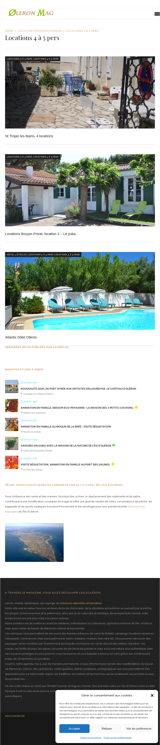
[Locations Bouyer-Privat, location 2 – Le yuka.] (80, 190)
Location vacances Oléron (40, 30)
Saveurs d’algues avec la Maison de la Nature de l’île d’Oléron (66, 445)
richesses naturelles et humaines (81, 603)
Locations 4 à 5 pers (46, 59)
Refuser (107, 728)
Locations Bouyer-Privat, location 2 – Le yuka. (40, 234)
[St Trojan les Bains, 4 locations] (80, 92)
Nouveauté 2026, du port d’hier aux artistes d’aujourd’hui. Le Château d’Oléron (78, 388)
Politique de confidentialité (117, 737)
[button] (152, 695)
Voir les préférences (139, 728)
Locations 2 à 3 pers (19, 59)
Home (9, 30)
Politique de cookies (90, 737)
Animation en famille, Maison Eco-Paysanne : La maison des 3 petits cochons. (77, 407)
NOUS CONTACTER (15, 716)
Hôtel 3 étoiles (17, 255)
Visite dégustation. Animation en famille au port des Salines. (65, 464)
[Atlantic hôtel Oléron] (80, 291)
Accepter (74, 728)
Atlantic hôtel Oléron (21, 337)
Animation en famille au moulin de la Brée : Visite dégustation (66, 426)
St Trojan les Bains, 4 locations (29, 136)
